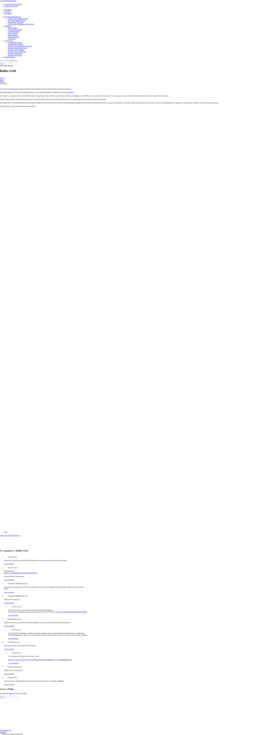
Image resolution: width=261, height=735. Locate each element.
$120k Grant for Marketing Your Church (21, 24)
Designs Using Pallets (15, 53)
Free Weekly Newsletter (16, 22)
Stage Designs (12, 28)
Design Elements (13, 37)
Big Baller (70, 92)
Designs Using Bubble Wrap (17, 48)
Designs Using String (15, 55)
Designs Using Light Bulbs (17, 52)
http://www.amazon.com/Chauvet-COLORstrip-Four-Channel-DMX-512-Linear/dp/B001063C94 (39, 660)
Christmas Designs (14, 31)
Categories (7, 26)
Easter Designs (13, 33)
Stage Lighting (13, 35)
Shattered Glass (15, 535)
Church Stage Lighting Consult (18, 19)
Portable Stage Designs (15, 44)
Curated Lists (8, 41)
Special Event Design (15, 30)
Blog (7, 60)
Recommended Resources (12, 17)
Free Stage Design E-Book (16, 20)
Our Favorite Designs (15, 42)
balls (5, 532)
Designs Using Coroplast (16, 50)
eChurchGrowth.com (11, 6)
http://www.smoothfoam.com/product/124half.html (20, 573)
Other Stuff (11, 39)
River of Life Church (16, 89)
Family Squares (5, 535)
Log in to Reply (9, 564)
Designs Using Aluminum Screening (20, 46)
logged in (11, 693)
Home (2, 60)
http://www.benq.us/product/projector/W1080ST (71, 612)
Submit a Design (9, 57)
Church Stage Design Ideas (13, 4)
